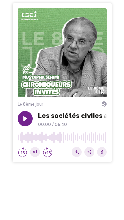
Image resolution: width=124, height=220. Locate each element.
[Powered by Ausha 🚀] (104, 104)
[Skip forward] (48, 152)
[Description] (102, 152)
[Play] (25, 118)
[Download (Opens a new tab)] (77, 152)
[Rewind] (22, 152)
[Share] (89, 152)
